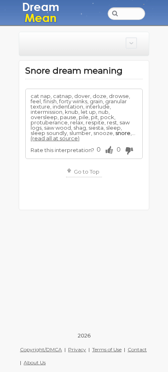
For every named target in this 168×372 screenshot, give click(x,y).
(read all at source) (55, 138)
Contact (137, 349)
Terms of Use (107, 349)
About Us (35, 362)
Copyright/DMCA (41, 349)
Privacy (77, 349)
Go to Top (86, 171)
